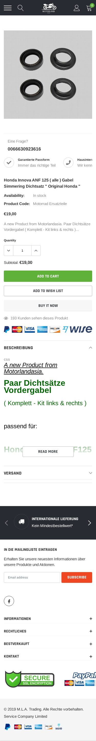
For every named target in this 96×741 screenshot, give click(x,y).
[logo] (48, 8)
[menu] (8, 8)
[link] (9, 601)
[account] (77, 8)
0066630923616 (24, 149)
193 (13, 318)
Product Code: (17, 203)
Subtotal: (11, 262)
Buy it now (48, 305)
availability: (14, 195)
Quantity (10, 240)
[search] (21, 8)
